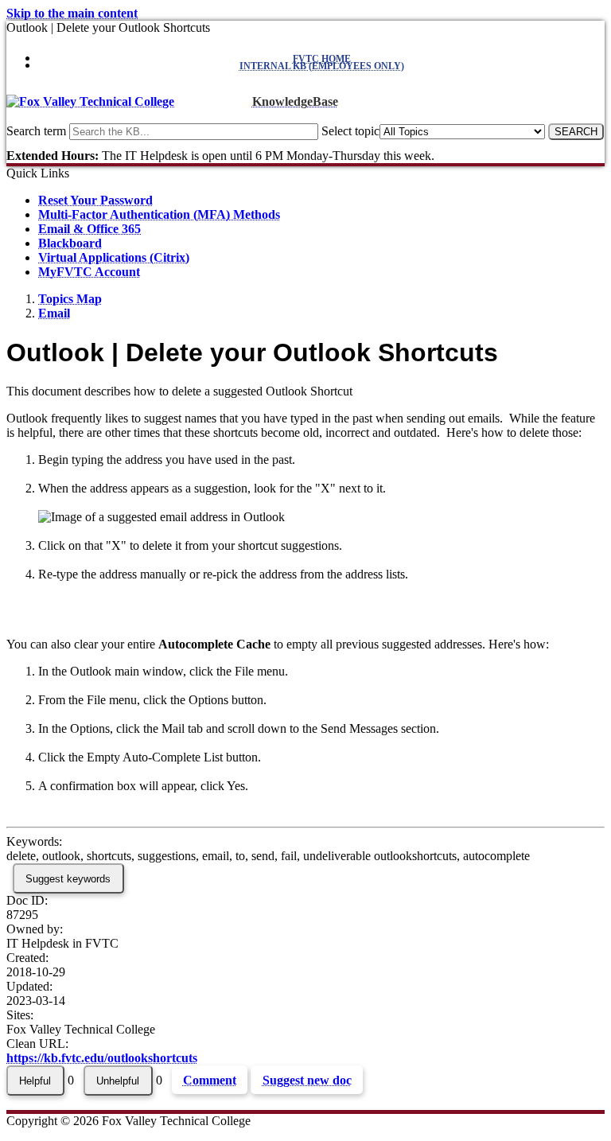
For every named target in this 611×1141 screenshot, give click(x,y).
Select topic (350, 131)
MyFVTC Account (89, 271)
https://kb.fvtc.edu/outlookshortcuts (101, 1058)
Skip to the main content (72, 13)
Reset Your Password (95, 200)
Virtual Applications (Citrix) (113, 257)
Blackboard (70, 243)
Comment (209, 1080)
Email (54, 313)
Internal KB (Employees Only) (321, 66)
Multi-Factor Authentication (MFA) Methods (159, 214)
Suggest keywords (68, 879)
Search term (36, 131)
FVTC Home (322, 58)
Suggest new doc (307, 1080)
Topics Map (70, 299)
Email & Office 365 (89, 229)
